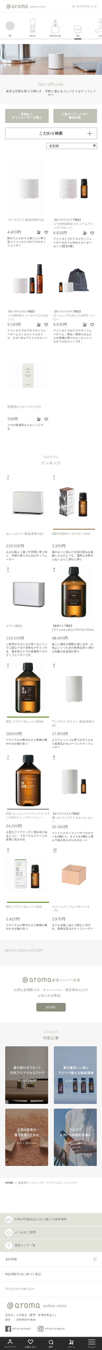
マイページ (10, 1347)
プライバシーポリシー (20, 1289)
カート (71, 1347)
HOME (9, 1182)
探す (51, 1347)
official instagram (55, 1328)
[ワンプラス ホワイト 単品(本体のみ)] (74, 688)
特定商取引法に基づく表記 (23, 1274)
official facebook (21, 1328)
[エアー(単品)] (28, 593)
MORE (51, 1007)
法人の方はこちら (87, 6)
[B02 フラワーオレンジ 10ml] (28, 873)
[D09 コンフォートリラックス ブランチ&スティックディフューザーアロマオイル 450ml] (28, 781)
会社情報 (11, 1259)
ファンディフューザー (64, 1182)
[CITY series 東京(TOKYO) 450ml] (74, 593)
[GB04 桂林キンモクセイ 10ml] (74, 500)
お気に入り (30, 1347)
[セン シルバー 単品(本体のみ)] (28, 500)
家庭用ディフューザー (32, 1182)
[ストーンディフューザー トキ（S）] (74, 873)
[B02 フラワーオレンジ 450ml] (28, 688)
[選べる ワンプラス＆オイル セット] (74, 781)
